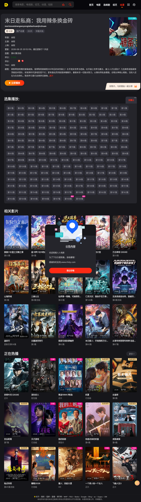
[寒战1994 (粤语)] (70, 375)
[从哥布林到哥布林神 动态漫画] (124, 321)
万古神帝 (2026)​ (119, 252)
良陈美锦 (116, 439)
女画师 (115, 395)
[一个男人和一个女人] (97, 464)
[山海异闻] (16, 277)
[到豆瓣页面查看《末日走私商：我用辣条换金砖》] (12, 61)
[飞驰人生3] (124, 464)
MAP (65, 497)
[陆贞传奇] (16, 464)
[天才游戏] (43, 419)
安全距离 (8, 439)
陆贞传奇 (8, 483)
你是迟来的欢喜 (92, 439)
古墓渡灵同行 (37, 341)
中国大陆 (39, 31)
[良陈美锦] (124, 419)
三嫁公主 (35, 296)
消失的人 (35, 395)
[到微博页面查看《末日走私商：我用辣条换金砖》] (26, 61)
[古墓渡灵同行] (43, 321)
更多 (131, 354)
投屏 (48, 497)
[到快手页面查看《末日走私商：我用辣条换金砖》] (19, 61)
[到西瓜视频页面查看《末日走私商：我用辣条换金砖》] (22, 61)
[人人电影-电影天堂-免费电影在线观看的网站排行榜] (65, 4)
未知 (13, 37)
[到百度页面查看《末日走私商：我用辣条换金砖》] (33, 61)
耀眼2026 (35, 483)
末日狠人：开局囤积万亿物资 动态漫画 (97, 341)
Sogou (99, 497)
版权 (42, 497)
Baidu (77, 497)
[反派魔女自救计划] (97, 232)
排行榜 (59, 497)
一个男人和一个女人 (94, 483)
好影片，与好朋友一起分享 (121, 86)
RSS (71, 497)
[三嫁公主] (43, 277)
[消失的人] (43, 375)
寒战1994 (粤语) (65, 395)
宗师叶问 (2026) (11, 395)
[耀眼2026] (43, 464)
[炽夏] (97, 375)
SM (105, 497)
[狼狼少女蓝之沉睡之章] (16, 232)
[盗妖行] (16, 321)
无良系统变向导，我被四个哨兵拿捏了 (124, 296)
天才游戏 (35, 439)
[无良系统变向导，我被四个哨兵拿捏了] (124, 277)
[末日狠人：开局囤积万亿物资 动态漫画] (97, 321)
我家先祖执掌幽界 (66, 341)
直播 (53, 497)
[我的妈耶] (70, 419)
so (95, 497)
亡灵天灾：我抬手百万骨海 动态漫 (97, 296)
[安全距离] (16, 419)
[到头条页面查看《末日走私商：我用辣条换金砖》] (29, 61)
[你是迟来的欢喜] (97, 419)
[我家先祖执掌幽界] (70, 321)
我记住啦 (70, 270)
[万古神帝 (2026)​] (124, 232)
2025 (30, 31)
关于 (37, 497)
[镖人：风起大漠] (70, 464)
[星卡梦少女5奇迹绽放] (43, 232)
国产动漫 (20, 31)
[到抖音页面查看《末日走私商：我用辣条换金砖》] (16, 61)
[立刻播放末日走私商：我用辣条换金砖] (123, 36)
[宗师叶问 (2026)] (16, 375)
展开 (51, 75)
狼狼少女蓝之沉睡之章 (13, 252)
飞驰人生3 (116, 483)
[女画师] (124, 375)
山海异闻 (8, 296)
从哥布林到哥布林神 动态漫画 (124, 341)
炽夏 (87, 395)
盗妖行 (7, 341)
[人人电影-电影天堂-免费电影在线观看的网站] (6, 5)
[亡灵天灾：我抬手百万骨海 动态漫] (97, 277)
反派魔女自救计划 (93, 252)
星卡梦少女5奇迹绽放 (40, 252)
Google (83, 497)
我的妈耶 (62, 439)
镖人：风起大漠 (65, 483)
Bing (90, 497)
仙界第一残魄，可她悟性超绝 (70, 296)
